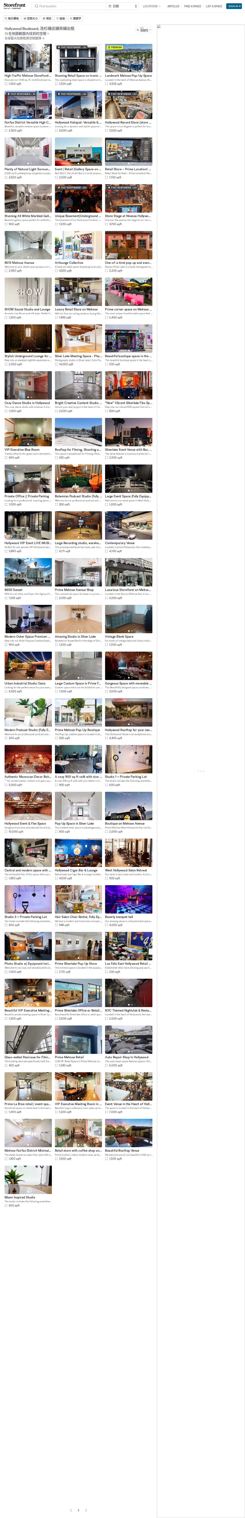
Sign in (233, 6)
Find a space (192, 6)
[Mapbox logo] (166, 1514)
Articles (173, 6)
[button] (28, 70)
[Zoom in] (161, 1502)
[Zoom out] (161, 1508)
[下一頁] (86, 1510)
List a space (214, 6)
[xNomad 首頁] (15, 6)
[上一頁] (71, 1510)
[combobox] (144, 29)
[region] (201, 771)
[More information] (43, 38)
